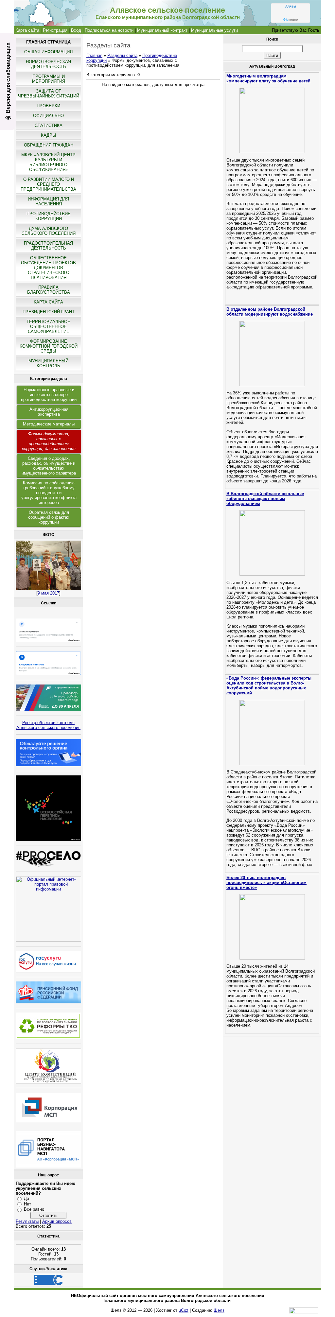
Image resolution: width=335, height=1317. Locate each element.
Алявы (290, 6)
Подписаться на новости (109, 30)
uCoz (183, 1310)
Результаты (27, 1221)
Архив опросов (57, 1221)
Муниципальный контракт (162, 30)
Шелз (219, 1310)
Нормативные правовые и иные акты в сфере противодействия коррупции (49, 394)
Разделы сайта (122, 55)
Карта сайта (27, 30)
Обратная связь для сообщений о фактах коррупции (48, 517)
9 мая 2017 (48, 593)
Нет (27, 1204)
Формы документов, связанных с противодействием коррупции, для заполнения (49, 441)
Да (26, 1198)
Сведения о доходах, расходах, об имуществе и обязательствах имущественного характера (49, 466)
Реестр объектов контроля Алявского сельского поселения (48, 725)
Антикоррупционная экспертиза (48, 412)
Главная (94, 55)
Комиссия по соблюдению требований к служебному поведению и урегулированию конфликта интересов (49, 492)
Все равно (34, 1209)
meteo (290, 19)
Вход (76, 30)
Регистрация (55, 30)
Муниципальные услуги (214, 30)
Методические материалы (49, 424)
